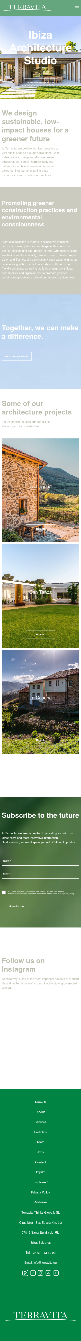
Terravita (41, 1102)
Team (40, 1142)
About (41, 1112)
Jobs (40, 1152)
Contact (40, 1162)
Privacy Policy (40, 1192)
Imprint (40, 1172)
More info (40, 740)
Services (40, 1122)
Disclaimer (40, 1182)
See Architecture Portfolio (16, 356)
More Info (40, 528)
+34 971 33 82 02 (43, 1252)
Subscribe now (16, 906)
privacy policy (68, 893)
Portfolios (40, 1132)
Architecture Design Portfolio (40, 82)
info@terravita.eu (45, 1262)
